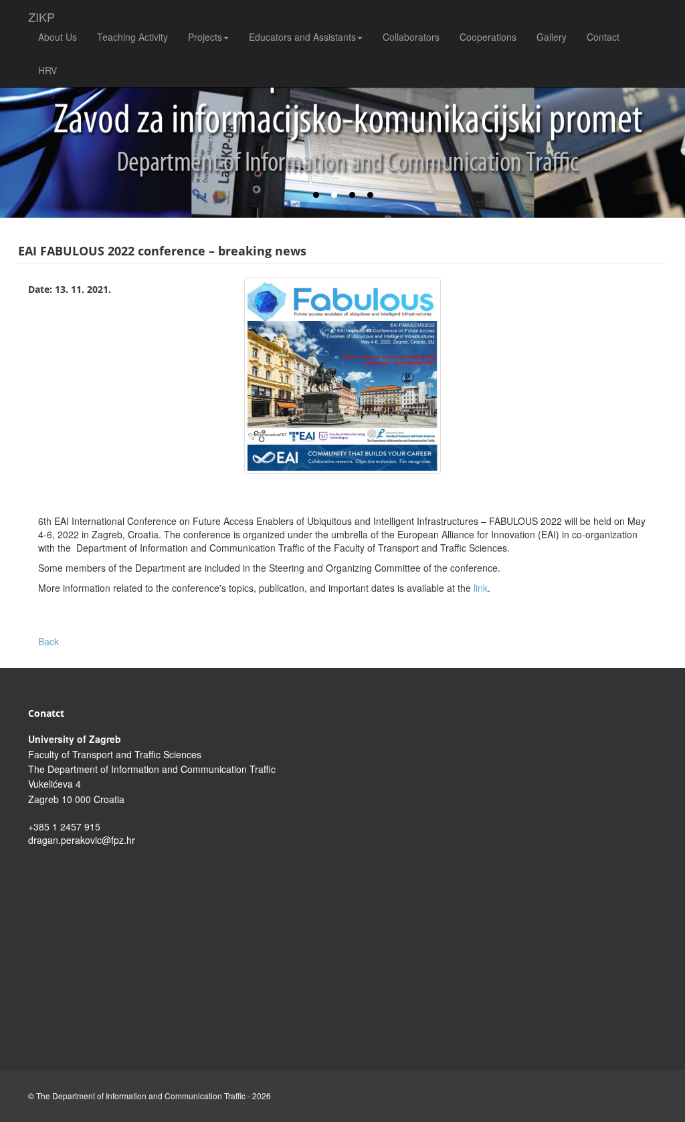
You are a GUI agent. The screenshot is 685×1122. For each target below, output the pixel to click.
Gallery (551, 36)
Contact (603, 36)
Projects (205, 36)
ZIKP (41, 14)
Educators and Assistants (302, 36)
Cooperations (488, 36)
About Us (57, 36)
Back (48, 641)
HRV (47, 70)
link (481, 587)
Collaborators (411, 36)
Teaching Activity (132, 36)
